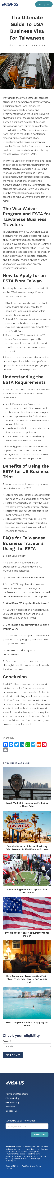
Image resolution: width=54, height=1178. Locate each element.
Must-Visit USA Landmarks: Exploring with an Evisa (27, 805)
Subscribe (40, 1134)
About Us (10, 1106)
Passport (7, 1041)
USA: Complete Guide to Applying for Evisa (27, 1024)
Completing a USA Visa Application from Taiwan (27, 891)
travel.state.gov (35, 1158)
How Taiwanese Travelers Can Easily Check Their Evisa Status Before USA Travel (27, 979)
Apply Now (13, 1054)
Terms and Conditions (17, 1093)
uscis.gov (12, 1161)
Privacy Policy (12, 1098)
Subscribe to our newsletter (20, 1120)
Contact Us (11, 1110)
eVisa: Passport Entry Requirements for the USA (27, 934)
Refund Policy (12, 1102)
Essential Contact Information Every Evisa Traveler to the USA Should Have (27, 848)
